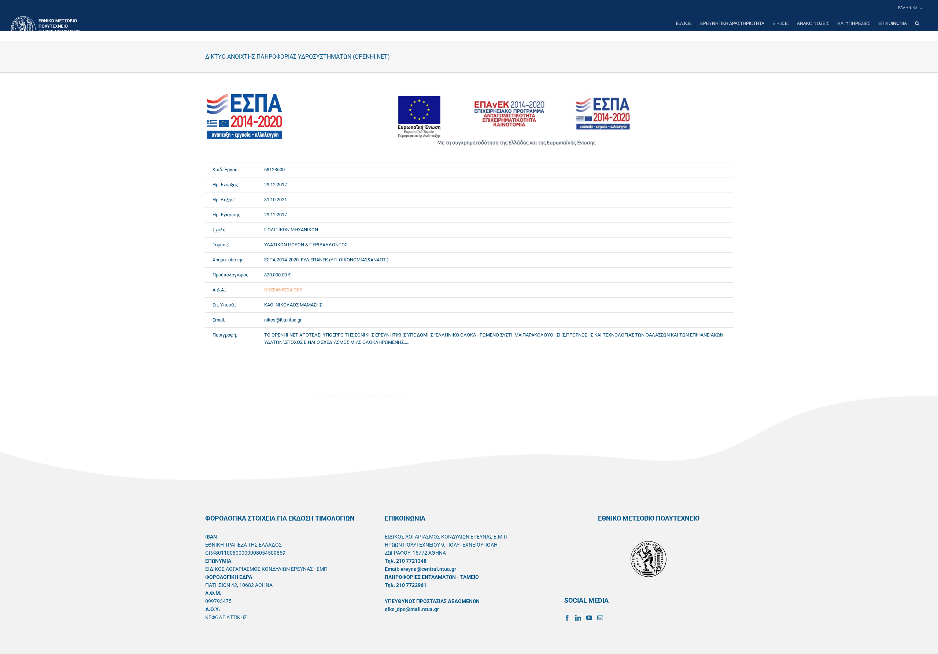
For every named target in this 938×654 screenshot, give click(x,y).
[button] (917, 23)
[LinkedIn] (578, 618)
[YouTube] (589, 618)
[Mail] (600, 618)
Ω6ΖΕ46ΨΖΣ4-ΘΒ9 (283, 290)
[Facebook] (567, 618)
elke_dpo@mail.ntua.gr (412, 609)
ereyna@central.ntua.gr (428, 569)
